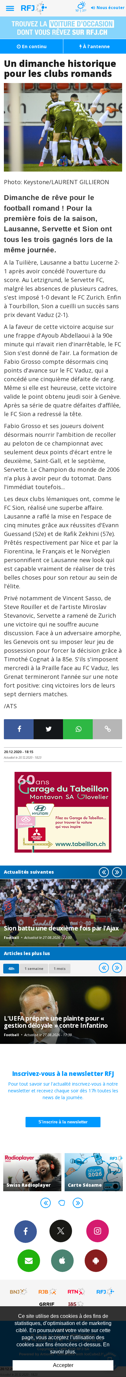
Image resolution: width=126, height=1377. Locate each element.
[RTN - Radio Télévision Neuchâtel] (76, 1291)
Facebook (25, 1231)
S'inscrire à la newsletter (63, 1121)
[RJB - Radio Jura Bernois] (48, 1291)
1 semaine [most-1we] (34, 968)
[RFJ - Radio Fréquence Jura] (105, 1291)
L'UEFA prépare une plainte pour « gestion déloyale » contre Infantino (56, 1021)
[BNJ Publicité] (19, 1291)
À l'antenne (96, 46)
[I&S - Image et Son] (76, 1303)
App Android (96, 1260)
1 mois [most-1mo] (60, 968)
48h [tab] (11, 968)
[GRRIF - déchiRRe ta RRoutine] (48, 1303)
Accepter (63, 1365)
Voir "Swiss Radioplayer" (32, 1172)
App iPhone (62, 1260)
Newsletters (28, 1260)
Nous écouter (111, 7)
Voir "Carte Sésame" (94, 1172)
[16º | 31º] (80, 0)
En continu (34, 46)
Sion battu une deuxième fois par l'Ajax (61, 928)
